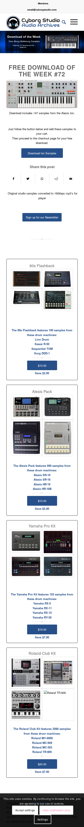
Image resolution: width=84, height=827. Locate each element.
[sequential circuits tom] (26, 297)
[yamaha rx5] (58, 542)
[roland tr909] (58, 705)
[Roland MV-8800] (26, 673)
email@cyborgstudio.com (42, 9)
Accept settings (25, 810)
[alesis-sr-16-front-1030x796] (57, 407)
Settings (42, 819)
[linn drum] (26, 279)
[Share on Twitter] (28, 178)
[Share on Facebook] (13, 178)
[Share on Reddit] (56, 178)
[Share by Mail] (71, 178)
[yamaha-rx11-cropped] (26, 566)
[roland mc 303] (26, 705)
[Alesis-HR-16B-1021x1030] (26, 438)
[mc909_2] (58, 673)
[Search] (62, 21)
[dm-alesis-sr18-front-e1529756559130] (26, 407)
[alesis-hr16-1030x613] (57, 438)
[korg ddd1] (57, 300)
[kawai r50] (57, 279)
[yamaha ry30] (26, 541)
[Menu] (72, 21)
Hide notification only (56, 810)
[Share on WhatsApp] (42, 178)
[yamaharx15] (58, 566)
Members (43, 3)
